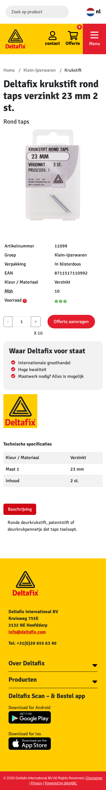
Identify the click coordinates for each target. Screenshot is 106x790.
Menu (94, 44)
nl (98, 11)
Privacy (36, 783)
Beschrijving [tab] (20, 509)
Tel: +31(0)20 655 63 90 (32, 643)
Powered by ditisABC (61, 783)
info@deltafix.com (27, 632)
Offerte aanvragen (71, 321)
